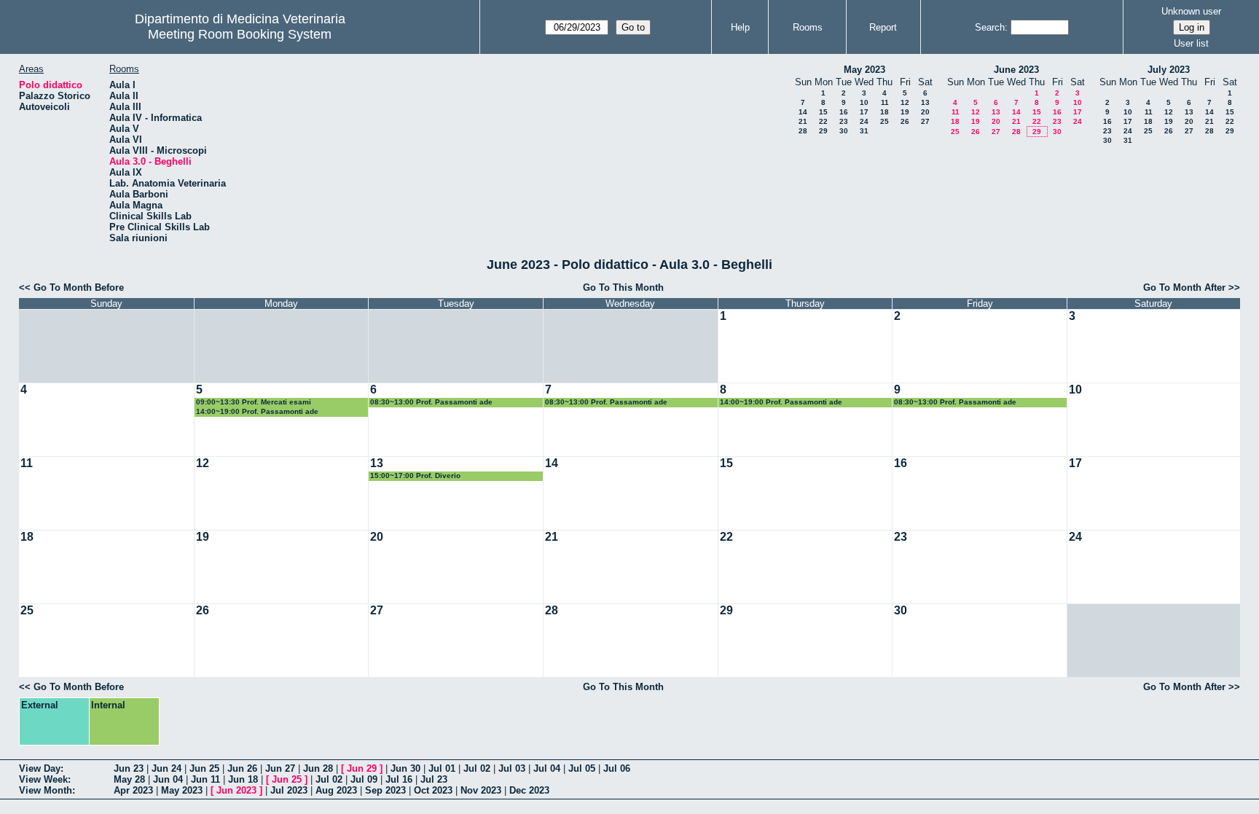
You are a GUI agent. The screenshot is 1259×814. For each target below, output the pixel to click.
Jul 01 (441, 768)
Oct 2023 (433, 790)
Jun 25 (204, 768)
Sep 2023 (385, 790)
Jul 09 (363, 779)
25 (884, 121)
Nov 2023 (480, 790)
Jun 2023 (236, 790)
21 (803, 121)
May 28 (129, 779)
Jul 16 (398, 779)
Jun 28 (318, 768)
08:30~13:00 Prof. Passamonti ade (431, 402)
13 (925, 102)
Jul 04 (546, 768)
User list (1191, 43)
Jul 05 (581, 768)
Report (883, 27)
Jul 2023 (288, 790)
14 (803, 112)
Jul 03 (511, 768)
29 (823, 131)
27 (925, 121)
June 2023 (1016, 69)
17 (864, 112)
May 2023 (864, 69)
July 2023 (1169, 69)
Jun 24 (166, 768)
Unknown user (1191, 11)
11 (885, 102)
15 (823, 112)
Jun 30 (405, 768)
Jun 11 (205, 779)
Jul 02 (476, 768)
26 (905, 121)
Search (990, 27)
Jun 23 (129, 768)
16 (843, 112)
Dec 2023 (529, 790)
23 (843, 121)
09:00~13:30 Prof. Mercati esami (253, 402)
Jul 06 (616, 768)
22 (823, 121)
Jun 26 (242, 768)
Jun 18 (243, 779)
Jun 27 (280, 768)
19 (905, 112)
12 (905, 102)
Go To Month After (1184, 287)
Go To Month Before (79, 287)
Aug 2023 (336, 790)
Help (740, 27)
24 (864, 121)
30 (843, 131)
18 (884, 112)
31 (864, 131)
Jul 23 (433, 779)
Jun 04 (168, 779)
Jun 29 (362, 768)
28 (803, 131)
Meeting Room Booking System (240, 34)
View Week (43, 779)
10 (864, 102)
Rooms (808, 27)
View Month (45, 790)
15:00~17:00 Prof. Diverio (415, 475)
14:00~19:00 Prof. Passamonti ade (257, 411)
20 (925, 112)
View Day (39, 768)
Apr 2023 (133, 790)
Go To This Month (623, 287)
